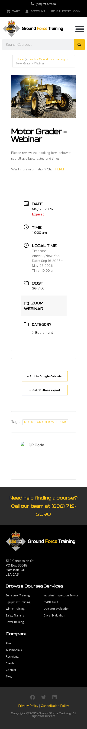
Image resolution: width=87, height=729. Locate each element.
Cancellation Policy (55, 706)
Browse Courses (24, 585)
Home (20, 59)
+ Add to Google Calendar (45, 376)
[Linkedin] (54, 697)
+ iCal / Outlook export (44, 390)
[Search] (79, 44)
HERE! (59, 169)
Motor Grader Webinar (45, 422)
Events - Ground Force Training (47, 59)
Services (53, 585)
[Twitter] (43, 697)
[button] (79, 28)
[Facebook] (33, 697)
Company (17, 633)
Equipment (44, 332)
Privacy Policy (28, 706)
